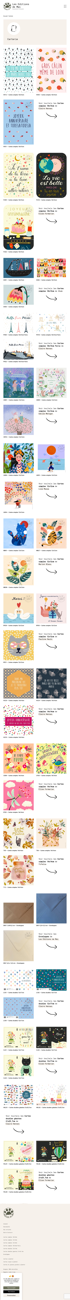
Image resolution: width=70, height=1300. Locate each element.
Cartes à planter (8, 1259)
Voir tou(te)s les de (51, 106)
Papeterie (6, 1275)
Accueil (5, 16)
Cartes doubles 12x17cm (10, 1248)
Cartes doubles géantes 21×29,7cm (13, 1251)
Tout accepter (11, 1288)
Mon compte (6, 1294)
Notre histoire (7, 1232)
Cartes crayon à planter (10, 1261)
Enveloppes (6, 1254)
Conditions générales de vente (12, 1288)
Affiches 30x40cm (8, 1278)
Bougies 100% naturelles (10, 1269)
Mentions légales (8, 1291)
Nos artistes (7, 1229)
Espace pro (6, 1285)
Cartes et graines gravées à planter (14, 1264)
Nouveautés (6, 1226)
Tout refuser (11, 1291)
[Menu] (65, 6)
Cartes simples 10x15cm (10, 1237)
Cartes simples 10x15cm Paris (11, 1245)
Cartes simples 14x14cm (10, 1242)
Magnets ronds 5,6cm (9, 1272)
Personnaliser (11, 1295)
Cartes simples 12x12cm (10, 1240)
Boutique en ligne (8, 1282)
